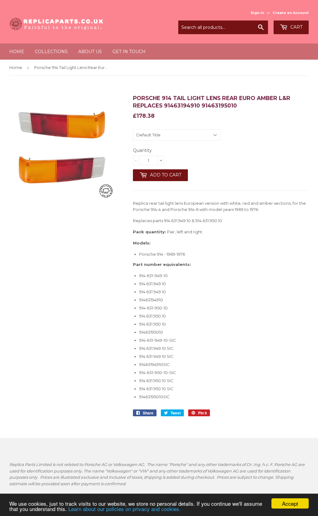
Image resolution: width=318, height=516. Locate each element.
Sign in (257, 13)
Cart (295, 27)
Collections (51, 51)
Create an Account (291, 13)
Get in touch (129, 51)
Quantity (142, 150)
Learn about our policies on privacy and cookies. (124, 509)
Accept (290, 503)
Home (16, 51)
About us (90, 51)
